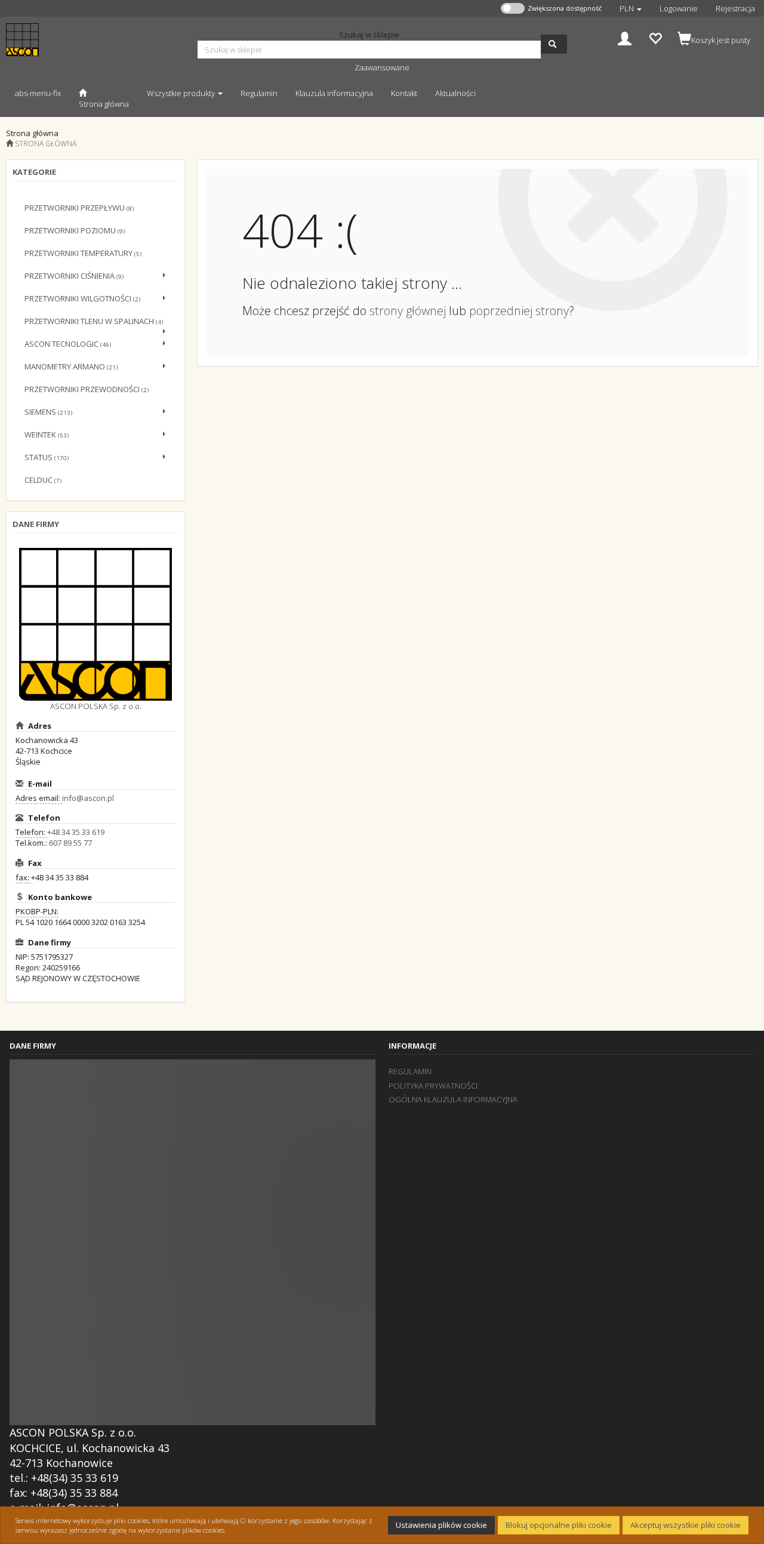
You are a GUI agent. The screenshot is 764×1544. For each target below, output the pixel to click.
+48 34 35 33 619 (75, 832)
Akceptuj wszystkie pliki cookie (685, 1525)
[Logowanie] (624, 37)
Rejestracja (735, 8)
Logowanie (679, 8)
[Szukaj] (554, 44)
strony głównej (407, 311)
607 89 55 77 (70, 842)
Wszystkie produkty (182, 93)
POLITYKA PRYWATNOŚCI (433, 1085)
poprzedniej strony (519, 311)
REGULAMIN (410, 1071)
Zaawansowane (382, 67)
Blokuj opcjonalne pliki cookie (559, 1525)
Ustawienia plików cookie (441, 1525)
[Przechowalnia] (655, 37)
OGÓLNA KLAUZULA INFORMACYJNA (453, 1099)
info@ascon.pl (88, 798)
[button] (631, 8)
